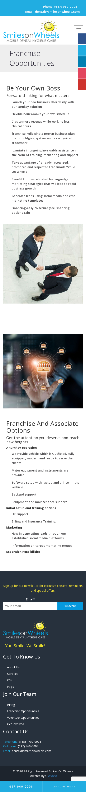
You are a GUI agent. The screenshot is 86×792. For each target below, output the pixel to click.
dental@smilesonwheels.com (57, 11)
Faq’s (10, 687)
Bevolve (52, 776)
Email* (30, 599)
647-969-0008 (21, 786)
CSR (10, 680)
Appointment (64, 787)
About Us (13, 667)
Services (12, 674)
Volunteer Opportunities (23, 718)
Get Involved (15, 724)
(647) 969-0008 (65, 6)
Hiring (11, 705)
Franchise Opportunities (23, 711)
